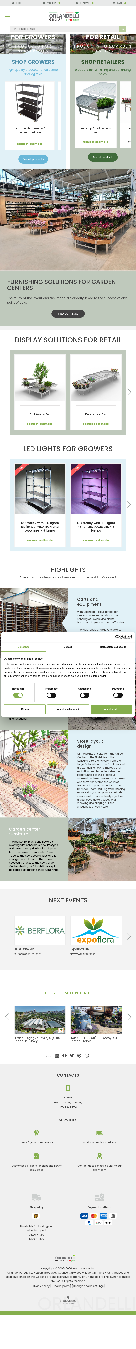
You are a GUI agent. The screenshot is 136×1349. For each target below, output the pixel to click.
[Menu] (7, 16)
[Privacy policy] (41, 1286)
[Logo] (68, 16)
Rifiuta (25, 709)
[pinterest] (79, 1056)
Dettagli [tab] (68, 646)
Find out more (68, 314)
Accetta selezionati (68, 709)
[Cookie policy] (61, 1286)
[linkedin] (57, 1056)
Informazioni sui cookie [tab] (112, 646)
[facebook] (64, 1056)
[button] (129, 392)
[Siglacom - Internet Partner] (68, 1303)
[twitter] (72, 1056)
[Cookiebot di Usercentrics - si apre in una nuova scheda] (117, 637)
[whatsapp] (87, 1056)
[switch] (51, 695)
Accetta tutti (111, 709)
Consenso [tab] (24, 646)
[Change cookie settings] (88, 1286)
